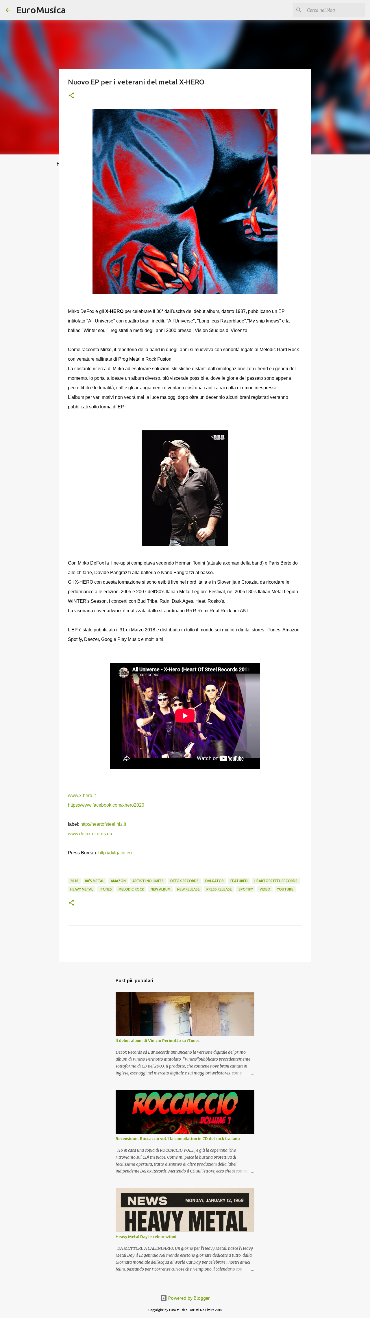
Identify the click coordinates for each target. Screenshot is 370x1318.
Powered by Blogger (188, 1298)
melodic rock (131, 889)
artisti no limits (148, 881)
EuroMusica (41, 10)
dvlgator (214, 881)
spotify (245, 889)
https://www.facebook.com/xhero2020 (106, 805)
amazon (118, 881)
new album (161, 889)
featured (239, 881)
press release (219, 889)
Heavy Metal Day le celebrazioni (146, 1236)
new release (188, 889)
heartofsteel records (275, 881)
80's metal (94, 881)
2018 (74, 881)
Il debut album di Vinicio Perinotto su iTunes (157, 1040)
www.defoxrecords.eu (90, 833)
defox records (184, 881)
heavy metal (81, 889)
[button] (71, 96)
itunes (106, 889)
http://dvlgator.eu (115, 852)
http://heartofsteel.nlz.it (103, 824)
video (265, 889)
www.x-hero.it (82, 795)
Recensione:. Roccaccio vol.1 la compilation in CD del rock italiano (178, 1138)
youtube (285, 889)
